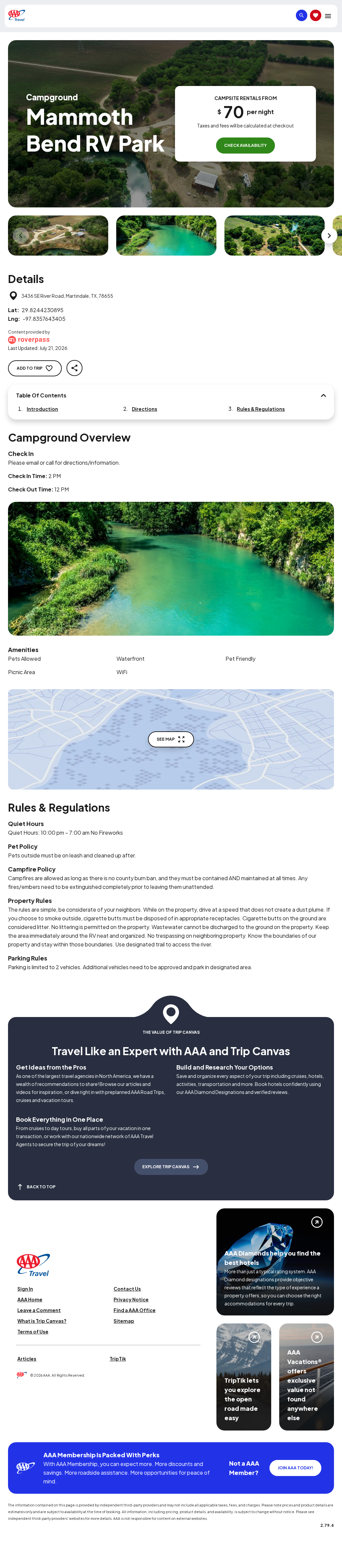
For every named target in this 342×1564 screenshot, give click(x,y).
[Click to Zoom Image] (58, 235)
